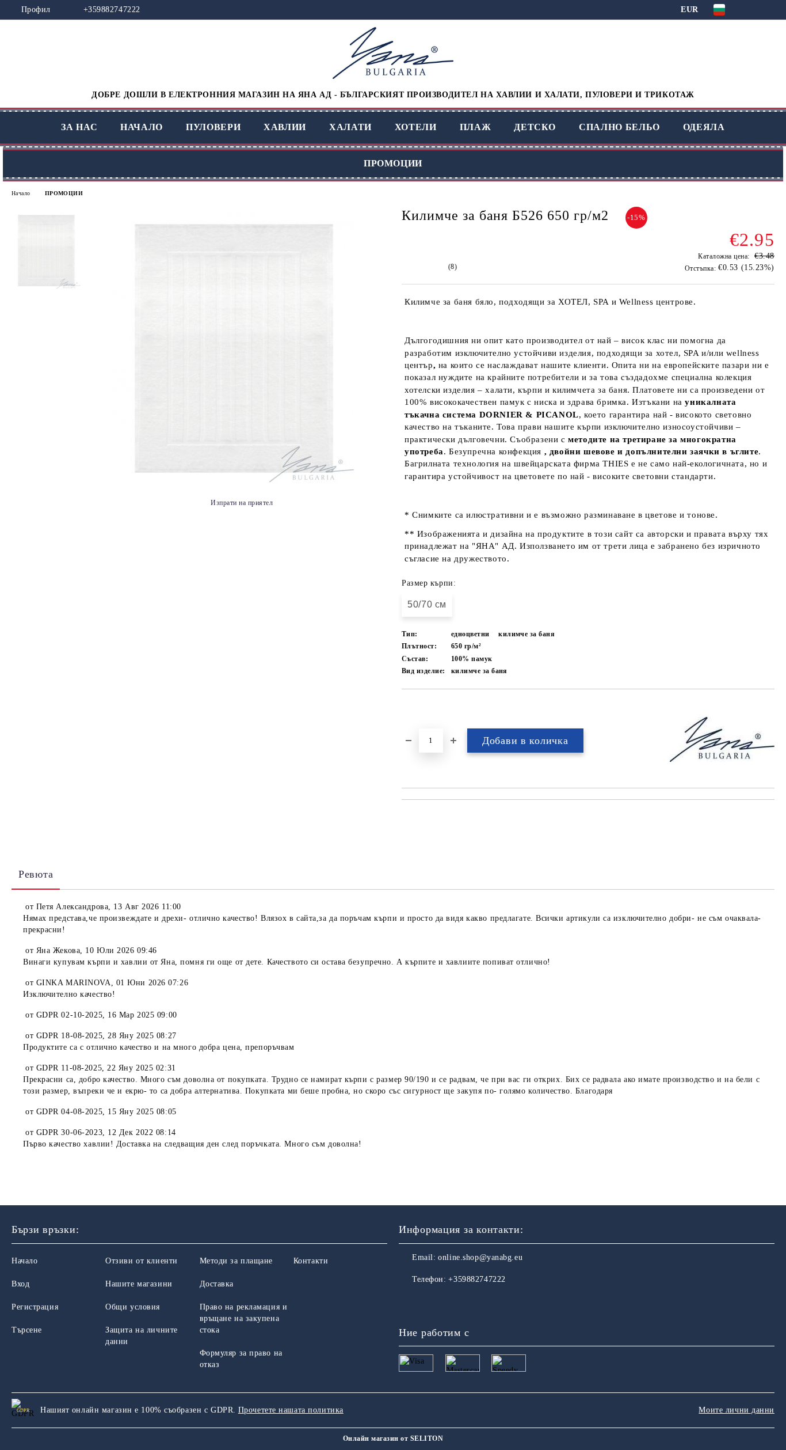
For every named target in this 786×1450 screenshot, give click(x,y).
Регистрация (35, 1307)
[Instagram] (433, 1302)
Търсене (27, 1330)
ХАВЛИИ (285, 127)
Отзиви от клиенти (141, 1261)
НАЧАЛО (141, 127)
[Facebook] (408, 1302)
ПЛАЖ (475, 127)
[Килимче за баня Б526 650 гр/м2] (233, 480)
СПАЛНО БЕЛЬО (619, 127)
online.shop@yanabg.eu (480, 1257)
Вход (20, 1284)
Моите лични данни (736, 1410)
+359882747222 (111, 9)
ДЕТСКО (535, 127)
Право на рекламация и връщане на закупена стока (244, 1318)
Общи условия (132, 1307)
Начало (21, 193)
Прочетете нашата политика (291, 1410)
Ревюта (35, 874)
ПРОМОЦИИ (393, 163)
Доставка (217, 1284)
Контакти (310, 1261)
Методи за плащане (236, 1261)
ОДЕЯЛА (704, 127)
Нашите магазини (138, 1284)
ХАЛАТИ (350, 127)
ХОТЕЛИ (416, 127)
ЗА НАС (79, 127)
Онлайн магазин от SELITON (393, 1438)
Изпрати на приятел (242, 503)
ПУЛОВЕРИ (213, 127)
